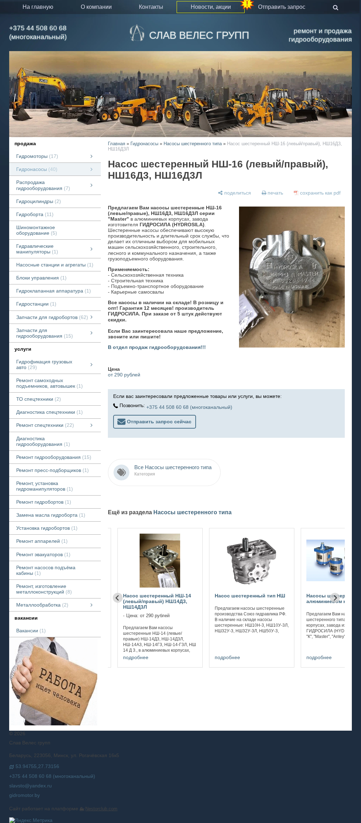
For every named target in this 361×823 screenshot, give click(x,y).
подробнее (135, 657)
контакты (151, 7)
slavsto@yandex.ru (30, 785)
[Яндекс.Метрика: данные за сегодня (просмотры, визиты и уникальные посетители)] (31, 820)
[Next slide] (335, 598)
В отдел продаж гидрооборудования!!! (157, 347)
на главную (38, 7)
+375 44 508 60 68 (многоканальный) (38, 32)
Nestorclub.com (101, 808)
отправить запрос (281, 7)
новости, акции (211, 7)
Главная (116, 143)
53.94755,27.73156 (37, 766)
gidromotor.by (24, 795)
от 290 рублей (124, 374)
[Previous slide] (118, 598)
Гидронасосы (144, 143)
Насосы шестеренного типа (193, 143)
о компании (96, 7)
